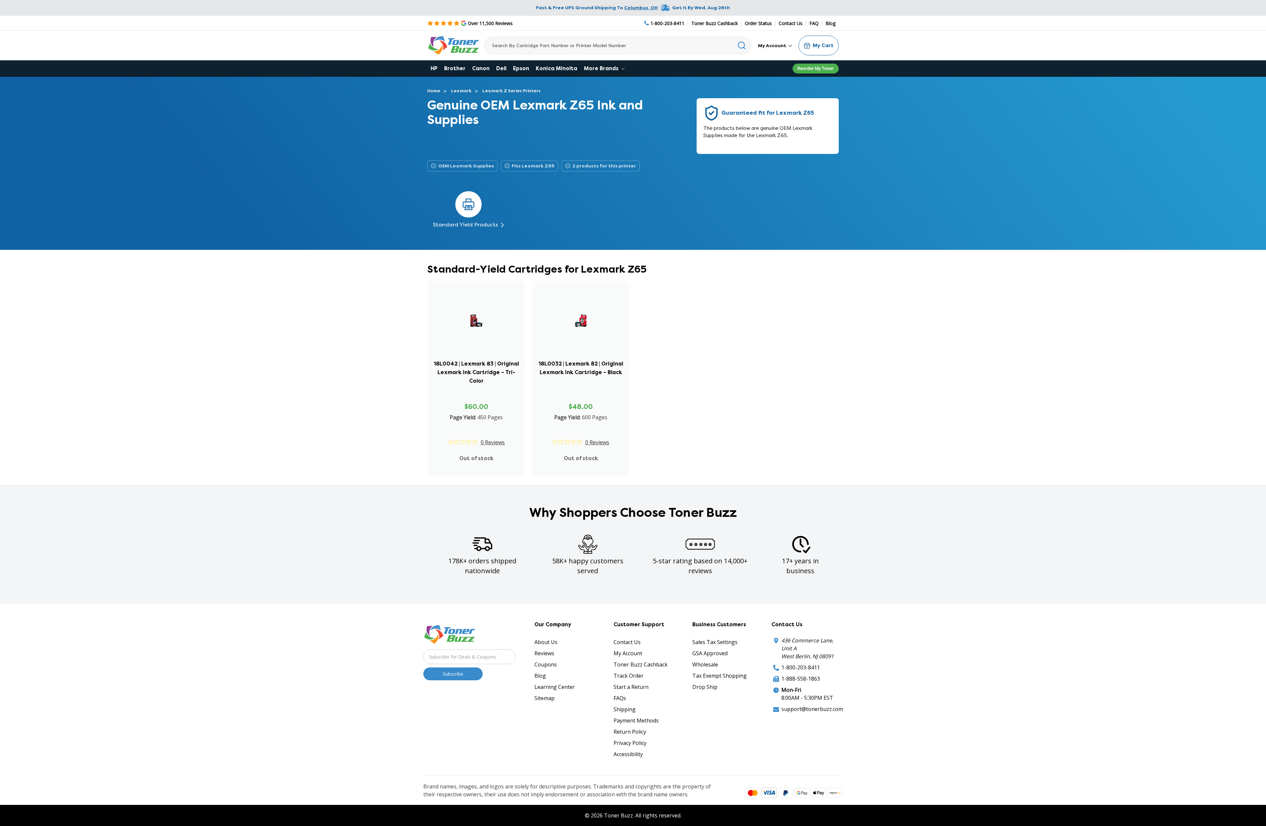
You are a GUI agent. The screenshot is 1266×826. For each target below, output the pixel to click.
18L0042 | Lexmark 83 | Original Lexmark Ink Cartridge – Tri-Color (476, 372)
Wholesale (705, 664)
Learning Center (554, 687)
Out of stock (476, 458)
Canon (481, 68)
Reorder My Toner (816, 68)
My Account (772, 45)
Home (433, 91)
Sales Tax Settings (715, 642)
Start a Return (631, 687)
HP (434, 68)
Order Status (758, 23)
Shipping (625, 709)
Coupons (545, 664)
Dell (501, 68)
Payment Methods (636, 720)
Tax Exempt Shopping (719, 675)
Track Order (629, 675)
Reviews (544, 653)
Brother (455, 68)
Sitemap (544, 698)
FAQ (814, 23)
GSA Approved (710, 653)
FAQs (620, 698)
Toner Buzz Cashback (714, 23)
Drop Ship (704, 687)
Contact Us (790, 23)
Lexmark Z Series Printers (511, 91)
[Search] (742, 45)
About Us (546, 642)
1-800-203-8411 (800, 667)
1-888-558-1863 (800, 678)
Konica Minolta (556, 68)
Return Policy (630, 731)
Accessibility (628, 754)
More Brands (602, 68)
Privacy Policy (630, 743)
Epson (521, 68)
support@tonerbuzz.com (812, 709)
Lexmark (461, 91)
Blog (830, 23)
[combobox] (617, 45)
